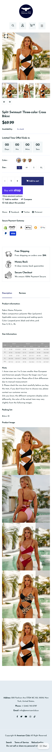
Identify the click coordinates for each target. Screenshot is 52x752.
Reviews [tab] (22, 293)
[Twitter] (21, 717)
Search (9, 742)
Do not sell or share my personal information (26, 746)
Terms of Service (22, 742)
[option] (26, 56)
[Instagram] (30, 717)
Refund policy (37, 742)
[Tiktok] (34, 717)
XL (41, 168)
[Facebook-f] (17, 717)
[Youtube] (26, 717)
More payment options (12, 196)
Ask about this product (15, 203)
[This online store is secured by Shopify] (10, 227)
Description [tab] (7, 293)
